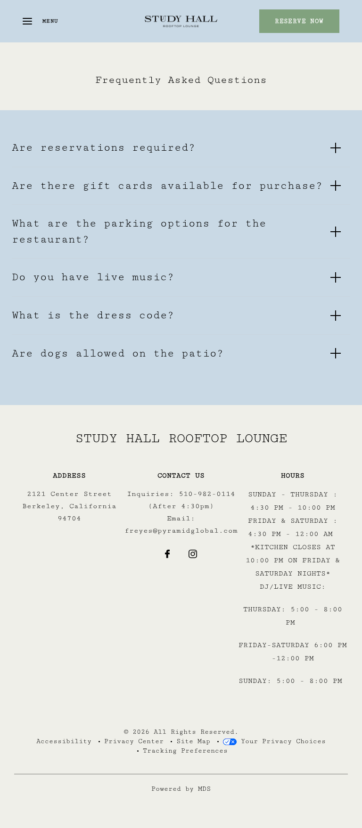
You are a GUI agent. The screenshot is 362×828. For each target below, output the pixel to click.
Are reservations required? (104, 147)
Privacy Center (134, 741)
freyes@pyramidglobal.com (181, 531)
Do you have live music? (93, 277)
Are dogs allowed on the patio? (118, 353)
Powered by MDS (181, 789)
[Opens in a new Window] (167, 555)
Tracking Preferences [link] (185, 751)
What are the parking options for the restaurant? (139, 231)
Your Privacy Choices (281, 741)
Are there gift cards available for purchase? (167, 185)
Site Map (193, 741)
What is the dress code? (93, 315)
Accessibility (63, 741)
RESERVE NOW (299, 21)
